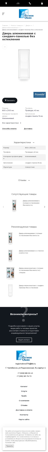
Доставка (28, 128)
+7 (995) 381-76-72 (24, 376)
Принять (9, 446)
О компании (24, 401)
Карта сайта (24, 419)
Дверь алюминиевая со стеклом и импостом (31, 252)
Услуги (24, 391)
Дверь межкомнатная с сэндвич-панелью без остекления (31, 287)
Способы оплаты (9, 128)
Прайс (24, 396)
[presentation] (3, 207)
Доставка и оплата (24, 410)
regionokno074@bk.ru (25, 364)
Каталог (24, 386)
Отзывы (24, 405)
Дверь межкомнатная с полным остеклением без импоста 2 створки (31, 270)
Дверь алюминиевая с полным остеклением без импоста (31, 203)
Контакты (24, 415)
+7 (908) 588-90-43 (25, 373)
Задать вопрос (24, 340)
